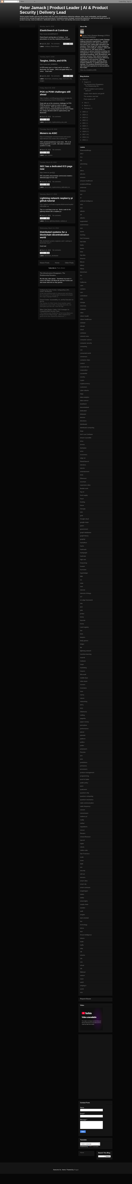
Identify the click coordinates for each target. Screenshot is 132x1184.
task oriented (84, 918)
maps (82, 664)
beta (81, 252)
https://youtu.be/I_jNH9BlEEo (49, 64)
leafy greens (84, 640)
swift (81, 911)
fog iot (82, 492)
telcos (82, 928)
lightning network (55, 221)
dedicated (64, 187)
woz (81, 992)
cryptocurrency (56, 122)
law (81, 630)
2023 (84, 117)
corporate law (84, 367)
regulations (83, 826)
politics (82, 742)
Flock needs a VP (89, 99)
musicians (83, 688)
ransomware (84, 813)
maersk (82, 657)
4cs (81, 157)
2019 (84, 129)
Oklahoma (83, 711)
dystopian (83, 448)
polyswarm (83, 749)
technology (83, 925)
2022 (84, 120)
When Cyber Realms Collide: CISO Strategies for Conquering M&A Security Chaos (54, 310)
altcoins (82, 174)
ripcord (82, 840)
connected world (85, 353)
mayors (82, 671)
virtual (82, 965)
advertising (83, 164)
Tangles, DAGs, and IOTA (53, 60)
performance (84, 728)
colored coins (84, 336)
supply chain (84, 904)
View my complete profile (88, 70)
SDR (81, 864)
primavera (83, 766)
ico (69, 187)
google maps (84, 522)
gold (81, 515)
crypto (82, 380)
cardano (82, 289)
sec (81, 867)
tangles (42, 81)
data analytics (84, 397)
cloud (82, 329)
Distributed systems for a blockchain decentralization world (54, 235)
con (81, 350)
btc (81, 275)
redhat (82, 823)
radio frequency (85, 806)
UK (81, 952)
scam (82, 860)
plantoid (82, 735)
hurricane (83, 569)
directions (83, 421)
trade (82, 941)
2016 (84, 137)
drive (81, 441)
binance (82, 258)
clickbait (82, 323)
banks (82, 248)
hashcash (66, 78)
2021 (84, 123)
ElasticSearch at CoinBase (54, 30)
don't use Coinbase (86, 434)
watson (82, 975)
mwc (81, 691)
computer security (86, 343)
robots (82, 847)
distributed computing (87, 427)
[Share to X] (68, 44)
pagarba (83, 718)
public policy (84, 783)
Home (57, 263)
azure (82, 231)
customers (83, 387)
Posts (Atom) (61, 268)
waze (82, 979)
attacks (82, 218)
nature (82, 698)
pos (62, 122)
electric (82, 468)
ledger (82, 644)
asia (81, 204)
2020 (84, 126)
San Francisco (85, 853)
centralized (83, 296)
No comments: (56, 43)
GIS (81, 512)
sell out (82, 874)
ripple (82, 843)
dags (60, 78)
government (84, 529)
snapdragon (84, 891)
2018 (84, 131)
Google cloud (84, 519)
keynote (82, 620)
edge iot (82, 458)
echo (81, 451)
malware (83, 661)
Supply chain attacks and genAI (94, 93)
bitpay (82, 268)
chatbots (83, 309)
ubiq (81, 948)
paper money (84, 722)
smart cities (84, 881)
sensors (82, 877)
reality (82, 820)
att (81, 214)
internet (82, 590)
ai (80, 167)
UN (81, 958)
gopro (82, 525)
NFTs (82, 705)
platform (82, 738)
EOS (81, 475)
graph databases (85, 532)
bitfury (82, 265)
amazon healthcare (86, 181)
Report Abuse (85, 999)
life (81, 647)
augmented (84, 221)
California (83, 282)
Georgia (82, 509)
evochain (83, 482)
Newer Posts (44, 263)
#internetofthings (85, 150)
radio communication (87, 803)
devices (82, 417)
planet (82, 732)
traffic (82, 945)
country (82, 377)
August (86, 82)
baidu (82, 245)
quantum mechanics (86, 799)
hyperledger (84, 573)
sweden (82, 908)
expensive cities (85, 485)
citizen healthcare (86, 319)
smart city (83, 884)
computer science (86, 339)
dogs (81, 431)
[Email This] (64, 44)
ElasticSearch (55, 46)
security (82, 870)
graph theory (84, 536)
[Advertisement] (95, 1066)
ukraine (82, 955)
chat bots (83, 306)
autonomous (84, 224)
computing (83, 346)
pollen (82, 745)
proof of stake (84, 779)
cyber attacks (84, 390)
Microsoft (83, 674)
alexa (82, 170)
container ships (85, 360)
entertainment (84, 471)
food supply (84, 495)
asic (46, 155)
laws (81, 634)
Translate (95, 1146)
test (81, 931)
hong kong (83, 563)
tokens (82, 938)
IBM (81, 576)
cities (81, 312)
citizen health (84, 316)
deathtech (83, 404)
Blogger (76, 1169)
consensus (55, 78)
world (82, 989)
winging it (83, 985)
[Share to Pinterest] (72, 44)
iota (71, 78)
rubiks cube (84, 850)
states (82, 894)
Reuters (82, 833)
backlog (82, 235)
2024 (84, 114)
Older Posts (69, 263)
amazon (82, 177)
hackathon (83, 542)
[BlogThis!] (66, 44)
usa (81, 962)
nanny (82, 695)
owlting (82, 715)
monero (50, 155)
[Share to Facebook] (70, 44)
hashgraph (83, 552)
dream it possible (85, 438)
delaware (83, 414)
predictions (83, 762)
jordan (82, 613)
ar (80, 197)
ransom (82, 810)
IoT (81, 597)
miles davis (83, 681)
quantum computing (86, 796)
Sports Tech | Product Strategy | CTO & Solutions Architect (96, 36)
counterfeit (83, 373)
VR (81, 968)
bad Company (84, 238)
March (86, 105)
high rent (83, 559)
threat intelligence (86, 935)
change (82, 302)
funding (82, 502)
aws (81, 228)
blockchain (48, 78)
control (82, 363)
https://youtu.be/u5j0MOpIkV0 (49, 34)
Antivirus (83, 191)
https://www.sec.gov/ (46, 172)
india (81, 583)
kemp (82, 617)
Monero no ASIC (48, 133)
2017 (84, 134)
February (87, 108)
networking (83, 701)
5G (81, 160)
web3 (82, 982)
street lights (84, 901)
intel (81, 586)
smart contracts (85, 887)
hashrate (83, 556)
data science (84, 400)
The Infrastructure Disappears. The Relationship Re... (94, 85)
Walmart (82, 972)
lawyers (82, 637)
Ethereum (83, 478)
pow (65, 122)
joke (81, 610)
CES (81, 299)
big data (82, 255)
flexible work (84, 488)
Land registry (84, 627)
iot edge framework (86, 600)
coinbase (47, 46)
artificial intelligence (86, 201)
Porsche (82, 752)
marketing (83, 667)
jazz (81, 607)
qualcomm (83, 789)
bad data (83, 241)
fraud (82, 498)
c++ (81, 279)
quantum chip (84, 793)
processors (83, 769)
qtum (81, 786)
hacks (82, 546)
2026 (84, 79)
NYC (81, 708)
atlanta (82, 211)
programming (84, 776)
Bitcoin (47, 221)
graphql (82, 539)
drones (82, 444)
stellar (82, 897)
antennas (83, 187)
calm (81, 285)
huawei (82, 566)
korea (82, 624)
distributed (55, 255)
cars (81, 292)
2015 (84, 140)
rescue (82, 830)
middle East (84, 678)
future (82, 505)
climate (82, 326)
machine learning (85, 654)
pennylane (83, 725)
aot (81, 194)
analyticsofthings (85, 184)
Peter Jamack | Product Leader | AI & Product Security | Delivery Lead (64, 10)
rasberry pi (63, 221)
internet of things (85, 593)
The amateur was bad (91, 96)
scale (82, 857)
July (85, 102)
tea (81, 921)
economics (83, 454)
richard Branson (85, 837)
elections (83, 465)
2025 (84, 112)
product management (87, 772)
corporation (84, 370)
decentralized (84, 407)
